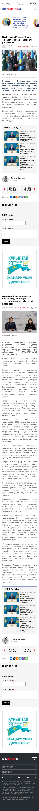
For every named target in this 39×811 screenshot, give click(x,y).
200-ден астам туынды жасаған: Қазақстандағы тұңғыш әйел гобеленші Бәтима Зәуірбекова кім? (20, 22)
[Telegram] (20, 197)
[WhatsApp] (26, 197)
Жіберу (6, 241)
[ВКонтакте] (11, 197)
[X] (14, 197)
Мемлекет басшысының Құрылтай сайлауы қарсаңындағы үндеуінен (27, 137)
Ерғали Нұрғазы (18, 178)
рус (34, 4)
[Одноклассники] (17, 197)
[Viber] (23, 197)
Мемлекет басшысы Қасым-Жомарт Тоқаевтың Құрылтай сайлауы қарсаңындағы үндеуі (27, 164)
